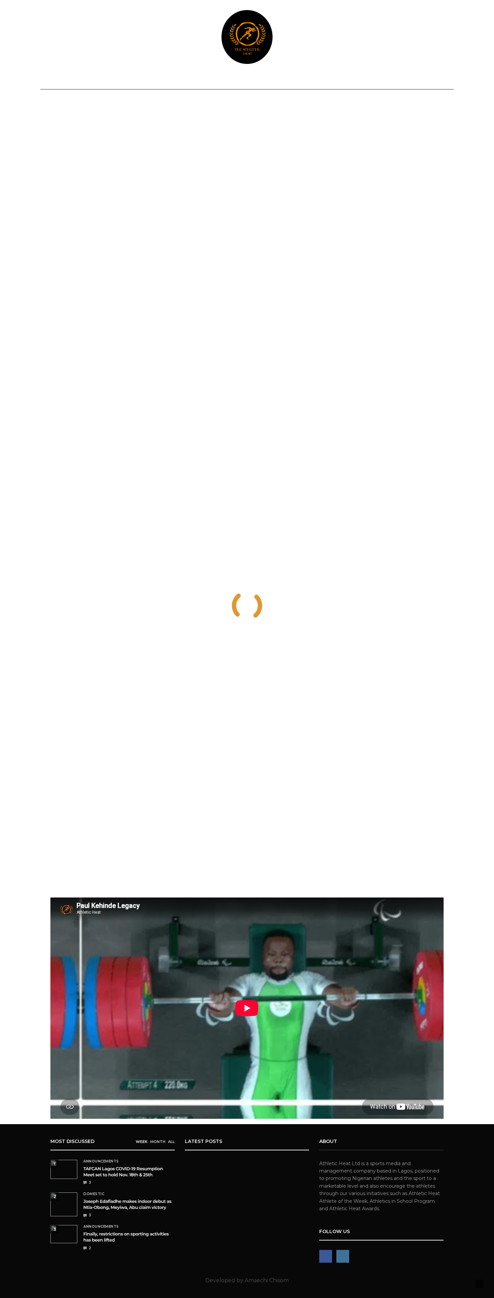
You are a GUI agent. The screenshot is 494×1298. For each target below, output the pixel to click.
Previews (242, 79)
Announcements (72, 79)
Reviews (209, 79)
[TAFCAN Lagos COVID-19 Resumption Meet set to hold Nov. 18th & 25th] (63, 1169)
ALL (171, 1141)
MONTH (157, 1141)
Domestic (118, 79)
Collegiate (280, 79)
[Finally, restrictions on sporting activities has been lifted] (63, 1234)
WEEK (142, 1141)
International (161, 79)
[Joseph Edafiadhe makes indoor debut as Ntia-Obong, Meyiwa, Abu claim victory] (63, 1204)
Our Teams (396, 79)
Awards (356, 79)
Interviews (320, 79)
